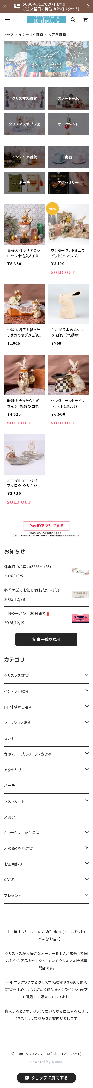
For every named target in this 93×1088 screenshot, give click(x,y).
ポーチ (9, 785)
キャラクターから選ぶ (21, 832)
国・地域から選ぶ (18, 707)
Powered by (41, 1062)
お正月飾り (13, 864)
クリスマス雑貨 (16, 675)
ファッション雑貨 (17, 723)
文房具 (10, 817)
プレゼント (12, 895)
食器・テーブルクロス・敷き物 (28, 754)
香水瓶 (10, 738)
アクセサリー (14, 770)
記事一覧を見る (46, 639)
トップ (9, 34)
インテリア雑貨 (31, 34)
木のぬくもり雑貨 (18, 848)
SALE (9, 880)
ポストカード (14, 801)
